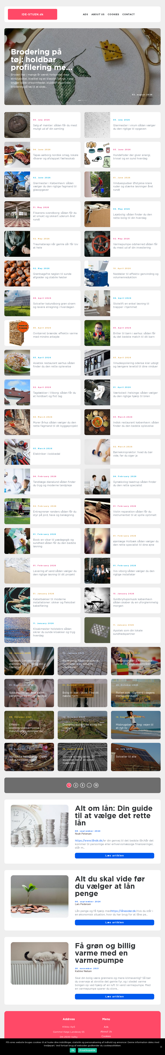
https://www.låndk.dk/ (89, 840)
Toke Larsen (146, 97)
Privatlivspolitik (87, 1050)
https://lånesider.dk (123, 911)
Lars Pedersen (83, 904)
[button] (79, 100)
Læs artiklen (114, 855)
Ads (85, 14)
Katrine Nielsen (83, 971)
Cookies (113, 14)
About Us (98, 14)
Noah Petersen (83, 833)
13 (96, 785)
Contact (128, 14)
